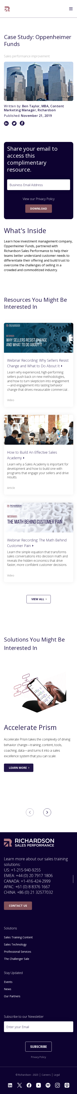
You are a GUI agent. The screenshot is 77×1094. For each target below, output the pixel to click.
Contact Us (18, 905)
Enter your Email (17, 1027)
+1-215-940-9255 (26, 870)
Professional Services (17, 951)
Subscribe (38, 1046)
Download (38, 208)
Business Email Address (26, 185)
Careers (46, 1074)
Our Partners (12, 996)
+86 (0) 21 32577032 (35, 892)
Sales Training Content (18, 937)
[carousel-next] (47, 812)
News (7, 989)
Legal (57, 1074)
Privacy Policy (45, 199)
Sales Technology (15, 944)
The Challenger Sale (16, 959)
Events (8, 982)
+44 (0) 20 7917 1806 (34, 875)
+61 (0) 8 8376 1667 (32, 886)
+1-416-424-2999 (36, 881)
